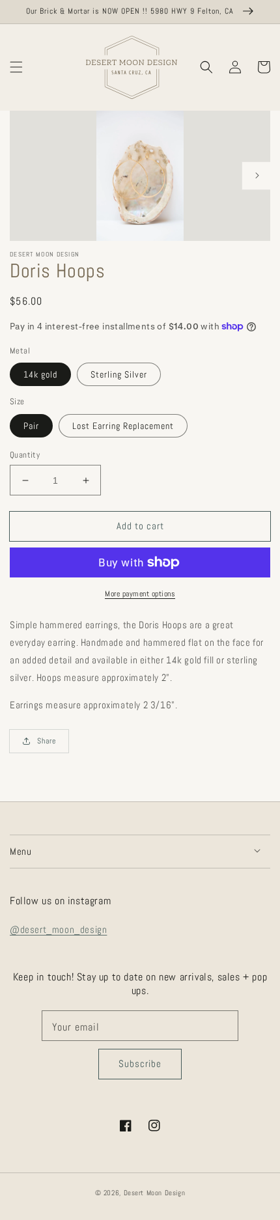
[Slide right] (256, 175)
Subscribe (140, 1063)
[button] (16, 67)
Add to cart (140, 526)
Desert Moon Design (155, 1192)
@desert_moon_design (58, 929)
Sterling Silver (119, 374)
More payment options (140, 594)
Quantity (25, 454)
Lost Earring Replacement (123, 426)
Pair (31, 426)
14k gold (40, 374)
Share (46, 741)
